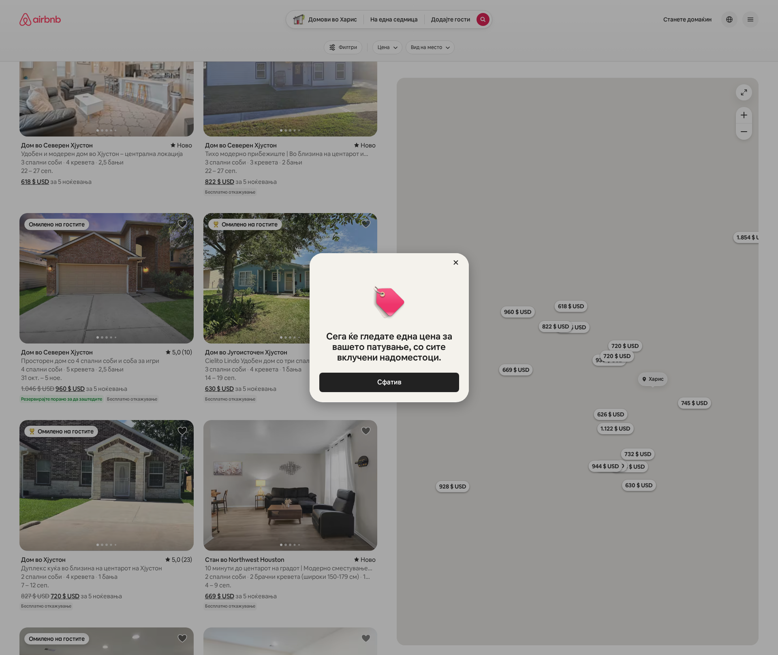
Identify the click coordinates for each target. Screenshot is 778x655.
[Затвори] (456, 262)
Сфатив (389, 382)
